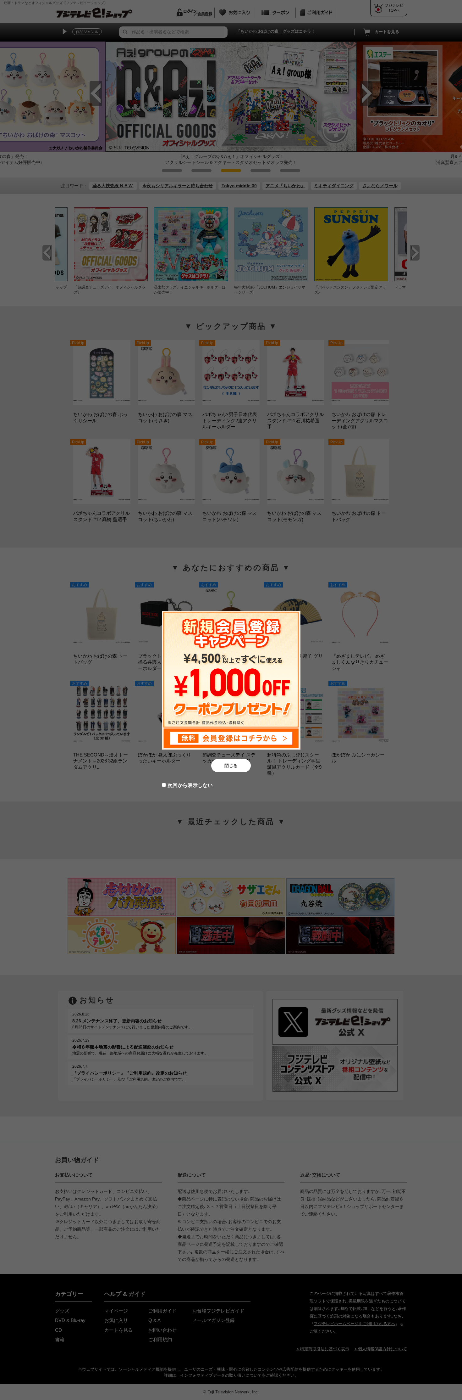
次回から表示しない (190, 785)
